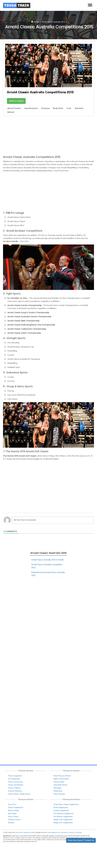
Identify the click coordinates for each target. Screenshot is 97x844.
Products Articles (14, 820)
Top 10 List (12, 804)
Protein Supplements (15, 807)
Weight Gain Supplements (63, 820)
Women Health (13, 810)
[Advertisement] (48, 135)
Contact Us (72, 832)
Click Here (24, 241)
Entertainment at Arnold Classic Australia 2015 (48, 573)
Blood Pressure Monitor (62, 776)
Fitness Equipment (15, 776)
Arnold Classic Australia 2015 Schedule (47, 560)
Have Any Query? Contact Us (81, 840)
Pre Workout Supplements (63, 816)
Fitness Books (13, 794)
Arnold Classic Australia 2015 (53, 22)
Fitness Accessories (15, 782)
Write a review (16, 101)
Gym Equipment (14, 779)
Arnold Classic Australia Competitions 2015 (46, 566)
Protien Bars (58, 804)
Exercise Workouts (15, 791)
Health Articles (25, 794)
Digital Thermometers (61, 779)
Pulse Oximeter (59, 794)
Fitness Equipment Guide (26, 832)
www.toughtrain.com (54, 832)
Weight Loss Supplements (63, 823)
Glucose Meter (59, 782)
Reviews (11, 823)
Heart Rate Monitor (60, 785)
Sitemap (79, 832)
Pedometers (58, 791)
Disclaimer (64, 832)
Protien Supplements (71, 804)
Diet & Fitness (13, 816)
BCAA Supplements (61, 807)
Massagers (58, 788)
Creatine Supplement (61, 810)
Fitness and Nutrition (15, 785)
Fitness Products (14, 788)
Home (36, 22)
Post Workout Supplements (64, 813)
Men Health (12, 813)
